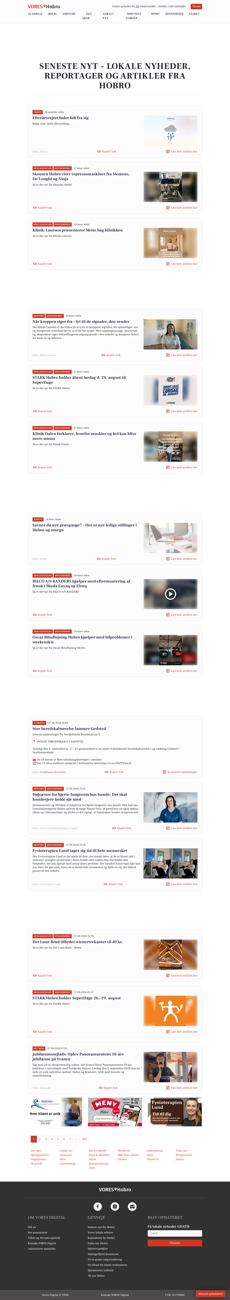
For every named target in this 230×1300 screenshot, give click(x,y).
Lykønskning (155, 1150)
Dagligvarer (38, 1159)
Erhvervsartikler (98, 1249)
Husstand (66, 1155)
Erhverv (69, 14)
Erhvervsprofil (97, 1150)
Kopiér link (109, 151)
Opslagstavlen (40, 1155)
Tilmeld (196, 6)
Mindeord (124, 1150)
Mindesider (174, 14)
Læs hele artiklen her (184, 151)
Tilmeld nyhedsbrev (210, 1294)
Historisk (36, 1163)
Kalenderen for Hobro (101, 1238)
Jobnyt (180, 1159)
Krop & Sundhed (99, 1155)
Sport (155, 14)
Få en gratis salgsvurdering (105, 1259)
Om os (32, 1227)
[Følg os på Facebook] (97, 1206)
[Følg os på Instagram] (115, 1206)
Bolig (52, 14)
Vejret (194, 14)
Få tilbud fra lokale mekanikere (107, 1265)
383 (84, 1139)
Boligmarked (184, 1155)
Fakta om (181, 1150)
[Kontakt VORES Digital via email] (132, 1206)
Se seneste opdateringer (182, 772)
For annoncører (37, 1232)
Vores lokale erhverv (100, 1232)
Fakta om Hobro (98, 1243)
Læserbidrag (67, 1163)
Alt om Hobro (96, 1276)
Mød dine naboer (128, 1155)
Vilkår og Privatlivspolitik (44, 1238)
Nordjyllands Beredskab (53, 772)
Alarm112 (35, 14)
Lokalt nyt (66, 1150)
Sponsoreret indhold (100, 1270)
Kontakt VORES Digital (42, 1243)
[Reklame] (55, 1112)
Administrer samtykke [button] (42, 1249)
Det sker (36, 1150)
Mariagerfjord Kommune (103, 1254)
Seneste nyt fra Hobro (101, 1227)
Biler (63, 1159)
